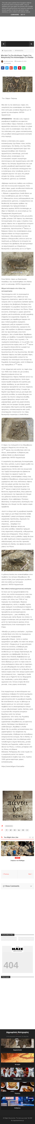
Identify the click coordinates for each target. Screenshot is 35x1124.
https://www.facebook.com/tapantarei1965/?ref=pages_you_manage (26, 939)
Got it (23, 14)
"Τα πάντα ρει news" (22, 1118)
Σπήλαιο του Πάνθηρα (17, 860)
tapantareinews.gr (18, 1120)
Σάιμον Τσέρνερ (11, 98)
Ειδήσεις (17, 1108)
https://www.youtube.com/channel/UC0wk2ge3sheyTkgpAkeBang (9, 939)
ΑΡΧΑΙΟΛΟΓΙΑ (19, 50)
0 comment (8, 63)
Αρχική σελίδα (8, 50)
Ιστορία (17, 1064)
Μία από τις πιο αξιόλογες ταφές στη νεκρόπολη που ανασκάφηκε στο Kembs (17, 56)
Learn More (15, 14)
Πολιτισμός (17, 1079)
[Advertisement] (17, 28)
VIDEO (17, 857)
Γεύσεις (17, 1093)
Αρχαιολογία (17, 1050)
